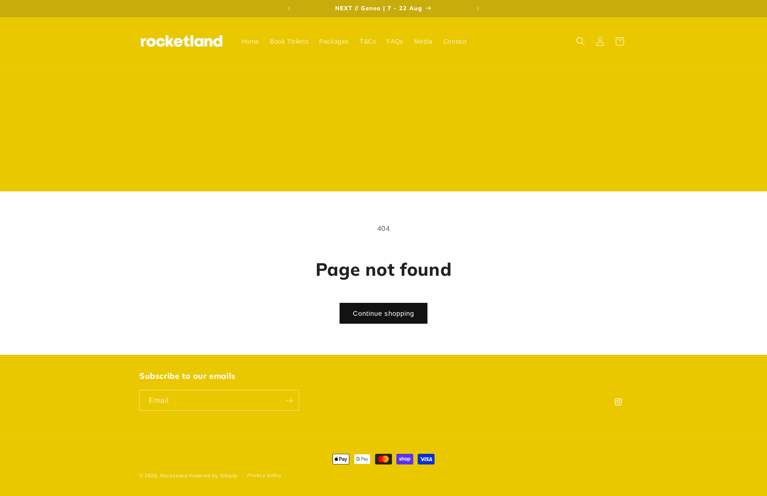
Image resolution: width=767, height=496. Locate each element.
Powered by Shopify (213, 475)
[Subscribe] (289, 400)
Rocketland (174, 475)
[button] (580, 41)
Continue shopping (383, 313)
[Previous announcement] (289, 8)
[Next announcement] (478, 8)
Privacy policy (264, 475)
